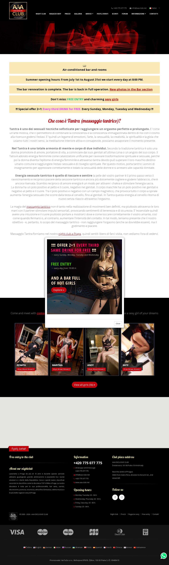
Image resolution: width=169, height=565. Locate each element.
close (118, 323)
